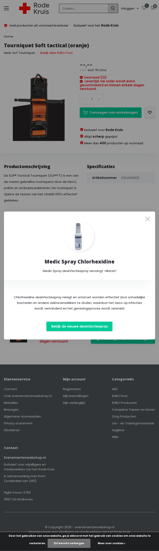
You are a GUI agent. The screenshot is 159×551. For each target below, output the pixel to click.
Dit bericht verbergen (69, 543)
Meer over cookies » (111, 543)
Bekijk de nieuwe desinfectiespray (79, 326)
